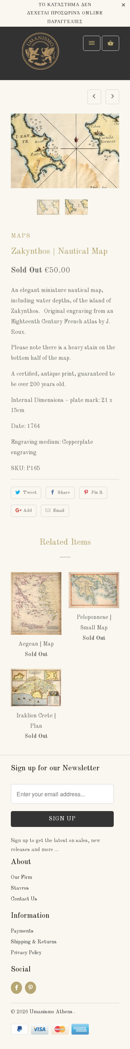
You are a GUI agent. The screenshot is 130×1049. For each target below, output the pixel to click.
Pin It (97, 492)
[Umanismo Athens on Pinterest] (30, 988)
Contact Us (24, 899)
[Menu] (91, 43)
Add (27, 510)
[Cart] (110, 43)
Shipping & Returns (34, 941)
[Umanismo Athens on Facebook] (16, 988)
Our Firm (21, 877)
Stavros (20, 888)
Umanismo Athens (52, 1011)
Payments (22, 931)
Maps (20, 236)
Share (64, 492)
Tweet (29, 492)
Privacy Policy (26, 952)
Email (58, 510)
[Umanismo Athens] (40, 56)
